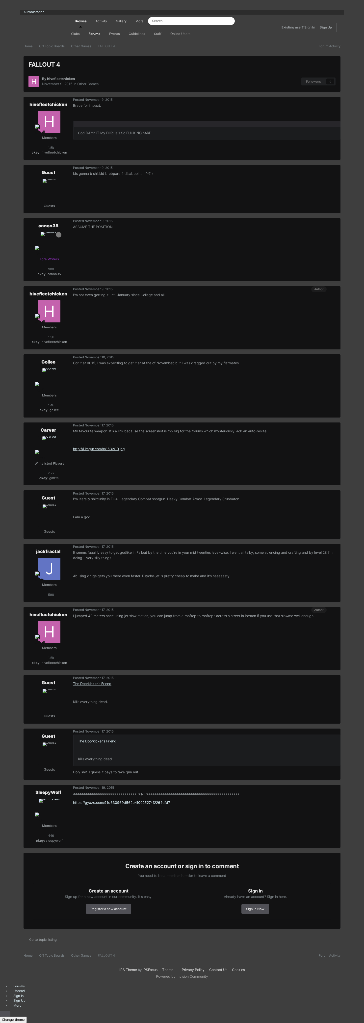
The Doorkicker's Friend (92, 684)
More (139, 21)
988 (50, 269)
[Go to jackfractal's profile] (49, 569)
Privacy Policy (193, 970)
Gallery (121, 21)
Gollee (48, 362)
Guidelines (137, 34)
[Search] (229, 21)
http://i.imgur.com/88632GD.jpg (99, 449)
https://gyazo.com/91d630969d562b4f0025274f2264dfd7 (121, 802)
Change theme (13, 1020)
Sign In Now (255, 909)
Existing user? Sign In (298, 27)
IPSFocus (150, 970)
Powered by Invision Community (182, 976)
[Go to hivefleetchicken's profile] (33, 81)
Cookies (238, 970)
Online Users (180, 34)
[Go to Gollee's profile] (49, 379)
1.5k (50, 148)
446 (50, 836)
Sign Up (326, 27)
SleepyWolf (48, 792)
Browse (81, 21)
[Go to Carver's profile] (49, 447)
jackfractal (48, 551)
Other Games (88, 84)
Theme (168, 970)
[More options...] (335, 100)
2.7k (50, 473)
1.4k (50, 405)
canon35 (48, 225)
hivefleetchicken (61, 79)
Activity (101, 21)
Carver (48, 430)
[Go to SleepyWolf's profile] (49, 810)
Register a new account (109, 909)
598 (50, 595)
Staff (157, 34)
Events (114, 34)
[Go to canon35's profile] (49, 243)
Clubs (75, 34)
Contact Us (218, 970)
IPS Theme (128, 970)
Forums (94, 34)
